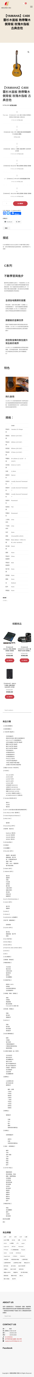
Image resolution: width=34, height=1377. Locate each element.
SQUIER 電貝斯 (10, 835)
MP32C (14, 1246)
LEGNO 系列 (9, 783)
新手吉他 (6, 1266)
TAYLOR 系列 (10, 775)
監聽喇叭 (8, 896)
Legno (23, 1243)
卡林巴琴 (6, 1259)
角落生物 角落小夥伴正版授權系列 (15, 738)
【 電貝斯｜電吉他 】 (9, 828)
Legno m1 (6, 1246)
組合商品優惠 (6, 1219)
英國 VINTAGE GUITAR (12, 791)
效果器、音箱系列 (11, 1067)
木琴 (7, 1152)
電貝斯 (8, 823)
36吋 (10, 1237)
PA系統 (8, 882)
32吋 (5, 1237)
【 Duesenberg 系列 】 (9, 825)
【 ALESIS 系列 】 (8, 927)
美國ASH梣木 (7, 1272)
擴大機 (8, 886)
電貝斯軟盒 (9, 1182)
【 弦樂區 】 (6, 1130)
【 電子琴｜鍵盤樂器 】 (9, 920)
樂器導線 (8, 1002)
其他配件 (8, 1030)
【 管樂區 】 (6, 1110)
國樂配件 (8, 1085)
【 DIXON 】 (6, 950)
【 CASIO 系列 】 (8, 902)
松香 (9, 1141)
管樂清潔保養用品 (13, 1127)
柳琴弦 (10, 1105)
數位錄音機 (9, 1004)
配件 (7, 1164)
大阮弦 (10, 1103)
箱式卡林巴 (13, 1269)
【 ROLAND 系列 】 (8, 851)
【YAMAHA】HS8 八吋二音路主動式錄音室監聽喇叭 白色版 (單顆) (17, 133)
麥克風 (8, 892)
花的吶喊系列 (9, 750)
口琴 (7, 1156)
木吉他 (8, 804)
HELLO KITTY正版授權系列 (13, 740)
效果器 (8, 1000)
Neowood (20, 1246)
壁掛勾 (8, 1196)
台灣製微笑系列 (10, 752)
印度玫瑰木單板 (15, 1259)
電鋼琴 (8, 878)
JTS (17, 1243)
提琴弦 (8, 975)
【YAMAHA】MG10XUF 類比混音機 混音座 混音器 (17, 165)
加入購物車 (20, 203)
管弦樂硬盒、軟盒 (11, 1174)
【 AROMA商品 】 (8, 842)
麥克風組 (8, 1028)
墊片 (9, 1123)
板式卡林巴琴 (21, 1266)
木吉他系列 (9, 1055)
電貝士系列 (9, 1061)
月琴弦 (10, 1093)
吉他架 (8, 1186)
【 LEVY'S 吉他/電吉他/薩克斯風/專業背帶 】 (15, 809)
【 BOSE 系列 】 (7, 945)
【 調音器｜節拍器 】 (9, 959)
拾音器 (8, 986)
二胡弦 (10, 1099)
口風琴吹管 (25, 1259)
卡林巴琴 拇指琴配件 (11, 760)
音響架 (8, 1192)
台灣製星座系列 (10, 754)
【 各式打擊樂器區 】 (9, 1033)
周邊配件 (8, 1017)
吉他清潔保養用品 (11, 988)
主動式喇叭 (9, 888)
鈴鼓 (7, 1160)
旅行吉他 (13, 1266)
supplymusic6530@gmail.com (13, 1341)
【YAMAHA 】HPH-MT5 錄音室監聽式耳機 (18, 178)
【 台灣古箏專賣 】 (8, 726)
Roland (23, 1249)
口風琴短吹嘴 (7, 1262)
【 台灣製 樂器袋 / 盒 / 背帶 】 (11, 1051)
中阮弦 (10, 1101)
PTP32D (6, 1249)
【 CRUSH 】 (6, 914)
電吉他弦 (8, 969)
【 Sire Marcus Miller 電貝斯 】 (11, 812)
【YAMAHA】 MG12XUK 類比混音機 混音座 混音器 (17, 193)
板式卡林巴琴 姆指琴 (11, 748)
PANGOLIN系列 (10, 758)
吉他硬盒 (8, 1178)
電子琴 (8, 906)
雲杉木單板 (6, 1279)
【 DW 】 (5, 953)
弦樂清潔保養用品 (13, 1143)
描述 (6, 228)
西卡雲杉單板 (24, 1272)
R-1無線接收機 (14, 1249)
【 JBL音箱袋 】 (7, 956)
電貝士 (8, 802)
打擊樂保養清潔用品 (11, 1046)
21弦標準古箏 (10, 1081)
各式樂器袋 (9, 1069)
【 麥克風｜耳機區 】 (9, 1009)
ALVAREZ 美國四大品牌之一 (14, 793)
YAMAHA (22, 1256)
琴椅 (7, 1208)
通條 (9, 1125)
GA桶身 (12, 1243)
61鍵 (26, 1237)
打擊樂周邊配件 (10, 1044)
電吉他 (8, 806)
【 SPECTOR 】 (7, 818)
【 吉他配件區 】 (7, 980)
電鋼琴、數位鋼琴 (11, 855)
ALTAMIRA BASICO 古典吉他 (14, 795)
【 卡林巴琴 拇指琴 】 (9, 732)
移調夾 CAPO (10, 984)
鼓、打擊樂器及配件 (11, 859)
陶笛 (7, 1162)
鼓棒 (7, 1038)
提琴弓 (10, 1139)
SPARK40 (18, 1253)
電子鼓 (8, 932)
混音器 (8, 884)
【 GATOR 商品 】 (8, 1167)
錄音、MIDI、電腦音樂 (12, 863)
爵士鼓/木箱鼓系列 (11, 1065)
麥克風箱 (8, 1184)
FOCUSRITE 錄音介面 (12, 1006)
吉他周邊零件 (9, 990)
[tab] (6, 228)
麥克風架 (8, 1188)
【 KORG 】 (6, 911)
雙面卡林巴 (14, 1275)
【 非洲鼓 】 (6, 845)
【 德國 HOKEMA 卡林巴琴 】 (11, 767)
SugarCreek (7, 1256)
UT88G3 (15, 1256)
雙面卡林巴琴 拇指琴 (11, 744)
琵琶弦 (10, 1107)
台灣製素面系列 (10, 756)
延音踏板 (8, 924)
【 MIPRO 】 (6, 1020)
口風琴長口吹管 (17, 1262)
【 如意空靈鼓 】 (7, 729)
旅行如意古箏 (9, 1083)
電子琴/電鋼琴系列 (11, 1063)
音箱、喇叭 (9, 861)
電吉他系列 (9, 1057)
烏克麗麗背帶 (9, 1073)
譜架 (7, 1212)
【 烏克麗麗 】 (7, 848)
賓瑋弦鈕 (6, 1275)
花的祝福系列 (9, 736)
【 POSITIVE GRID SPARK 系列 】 (13, 947)
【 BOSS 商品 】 (7, 942)
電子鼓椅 (8, 1042)
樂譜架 (8, 1190)
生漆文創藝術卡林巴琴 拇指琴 (14, 742)
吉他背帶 (8, 1071)
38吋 (15, 1237)
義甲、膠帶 (11, 1089)
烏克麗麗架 (9, 1210)
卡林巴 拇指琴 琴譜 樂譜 (12, 762)
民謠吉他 (8, 210)
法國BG (6, 1269)
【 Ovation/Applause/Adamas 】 (12, 815)
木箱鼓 (8, 1040)
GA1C (5, 1243)
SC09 (5, 1253)
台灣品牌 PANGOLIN (12, 785)
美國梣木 (15, 1272)
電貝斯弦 (8, 973)
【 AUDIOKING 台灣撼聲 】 (10, 917)
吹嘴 (9, 1119)
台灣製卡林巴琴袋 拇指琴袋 (13, 764)
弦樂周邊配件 (9, 1135)
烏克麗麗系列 (9, 1059)
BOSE (13, 1240)
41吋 (20, 1237)
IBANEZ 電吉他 (10, 839)
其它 (4, 1222)
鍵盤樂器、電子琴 (11, 857)
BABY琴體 (6, 1240)
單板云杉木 (27, 1262)
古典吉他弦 (9, 971)
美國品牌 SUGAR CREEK (13, 789)
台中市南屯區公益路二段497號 (13, 1339)
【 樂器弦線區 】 (7, 962)
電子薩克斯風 (9, 865)
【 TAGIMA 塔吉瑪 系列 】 (10, 798)
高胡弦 (10, 1095)
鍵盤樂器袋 (9, 1172)
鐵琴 (7, 1150)
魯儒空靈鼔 (9, 1048)
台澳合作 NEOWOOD (12, 787)
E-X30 (24, 1240)
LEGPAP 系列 (10, 779)
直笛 (7, 1158)
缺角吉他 (21, 1269)
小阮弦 (10, 1091)
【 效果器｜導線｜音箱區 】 (10, 993)
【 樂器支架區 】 (7, 1203)
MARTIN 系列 (10, 781)
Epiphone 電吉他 (10, 833)
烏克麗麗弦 (9, 977)
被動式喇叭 (9, 890)
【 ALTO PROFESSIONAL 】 (11, 899)
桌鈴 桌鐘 (8, 1154)
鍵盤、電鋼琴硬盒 (11, 1176)
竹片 (9, 1121)
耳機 (7, 880)
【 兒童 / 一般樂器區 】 (9, 1146)
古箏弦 (10, 1097)
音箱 (7, 936)
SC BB (11, 1253)
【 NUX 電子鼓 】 (8, 939)
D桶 (19, 1240)
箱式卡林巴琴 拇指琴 (11, 746)
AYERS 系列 (9, 777)
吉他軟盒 (8, 1180)
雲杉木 (21, 1275)
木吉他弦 (8, 967)
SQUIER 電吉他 (10, 837)
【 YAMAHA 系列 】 (16, 210)
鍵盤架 (8, 1194)
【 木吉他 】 (6, 770)
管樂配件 (8, 1115)
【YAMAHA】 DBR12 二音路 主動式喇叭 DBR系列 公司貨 (17, 150)
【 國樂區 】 (6, 1076)
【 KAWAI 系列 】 (8, 868)
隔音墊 (8, 1198)
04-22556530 (9, 1337)
